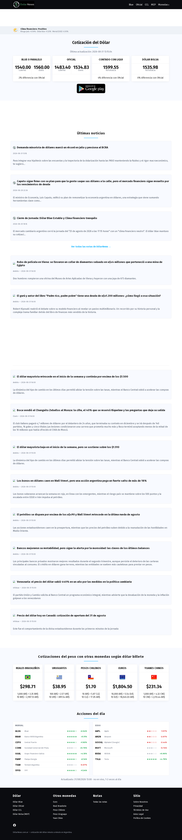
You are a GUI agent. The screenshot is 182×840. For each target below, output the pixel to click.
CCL (147, 4)
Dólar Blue (18, 802)
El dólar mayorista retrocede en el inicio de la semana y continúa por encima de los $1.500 (72, 376)
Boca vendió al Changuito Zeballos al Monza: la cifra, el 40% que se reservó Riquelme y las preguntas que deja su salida (91, 410)
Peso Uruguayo (60, 814)
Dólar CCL (17, 810)
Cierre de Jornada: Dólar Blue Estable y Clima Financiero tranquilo (57, 218)
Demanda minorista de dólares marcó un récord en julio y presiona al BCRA (62, 147)
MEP (153, 4)
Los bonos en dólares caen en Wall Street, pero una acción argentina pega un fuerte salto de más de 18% (82, 480)
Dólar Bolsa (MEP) (21, 814)
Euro (55, 802)
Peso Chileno (59, 810)
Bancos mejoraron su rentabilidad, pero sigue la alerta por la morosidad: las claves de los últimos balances (83, 548)
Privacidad (138, 806)
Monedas (163, 4)
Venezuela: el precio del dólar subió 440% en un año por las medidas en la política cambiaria (74, 581)
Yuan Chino (58, 818)
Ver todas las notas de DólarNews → (91, 246)
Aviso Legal (138, 814)
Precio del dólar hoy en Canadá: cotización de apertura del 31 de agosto (61, 615)
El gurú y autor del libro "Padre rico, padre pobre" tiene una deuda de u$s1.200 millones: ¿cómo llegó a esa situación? (89, 295)
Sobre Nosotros (140, 802)
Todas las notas (100, 802)
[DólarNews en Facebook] (14, 826)
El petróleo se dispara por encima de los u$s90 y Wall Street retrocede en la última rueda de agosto (78, 514)
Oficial (139, 4)
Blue (131, 4)
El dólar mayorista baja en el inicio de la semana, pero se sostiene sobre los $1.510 (68, 447)
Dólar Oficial (18, 806)
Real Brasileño (59, 806)
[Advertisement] (91, 17)
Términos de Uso (140, 810)
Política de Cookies (142, 818)
